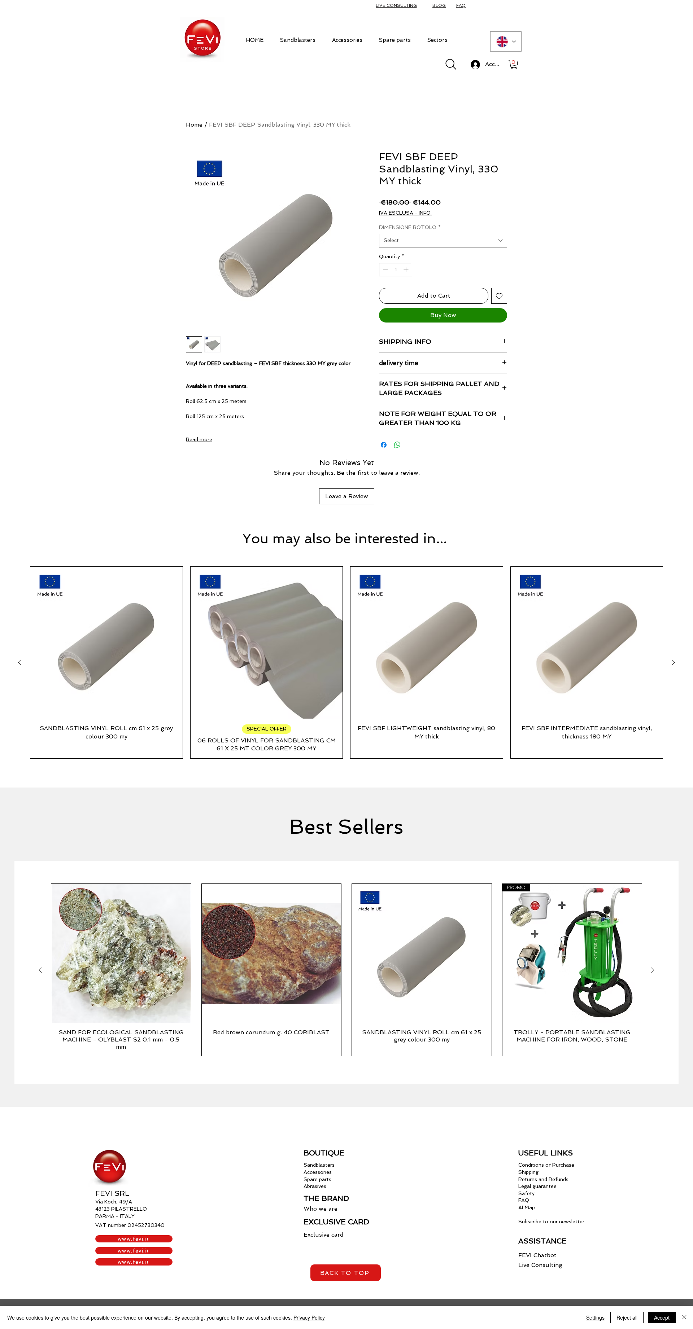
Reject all (626, 1317)
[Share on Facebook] (383, 444)
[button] (298, 39)
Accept (662, 1317)
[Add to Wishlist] (499, 296)
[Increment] (406, 269)
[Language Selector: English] (506, 41)
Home (194, 124)
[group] (346, 662)
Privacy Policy (309, 1317)
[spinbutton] (395, 269)
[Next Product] (673, 662)
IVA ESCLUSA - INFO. (405, 213)
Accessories (318, 1172)
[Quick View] (106, 643)
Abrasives (315, 1186)
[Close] (684, 1317)
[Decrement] (384, 269)
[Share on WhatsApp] (397, 444)
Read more (199, 439)
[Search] (451, 64)
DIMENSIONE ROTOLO (410, 227)
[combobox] (443, 240)
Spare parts (317, 1179)
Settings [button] (595, 1317)
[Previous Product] (19, 662)
